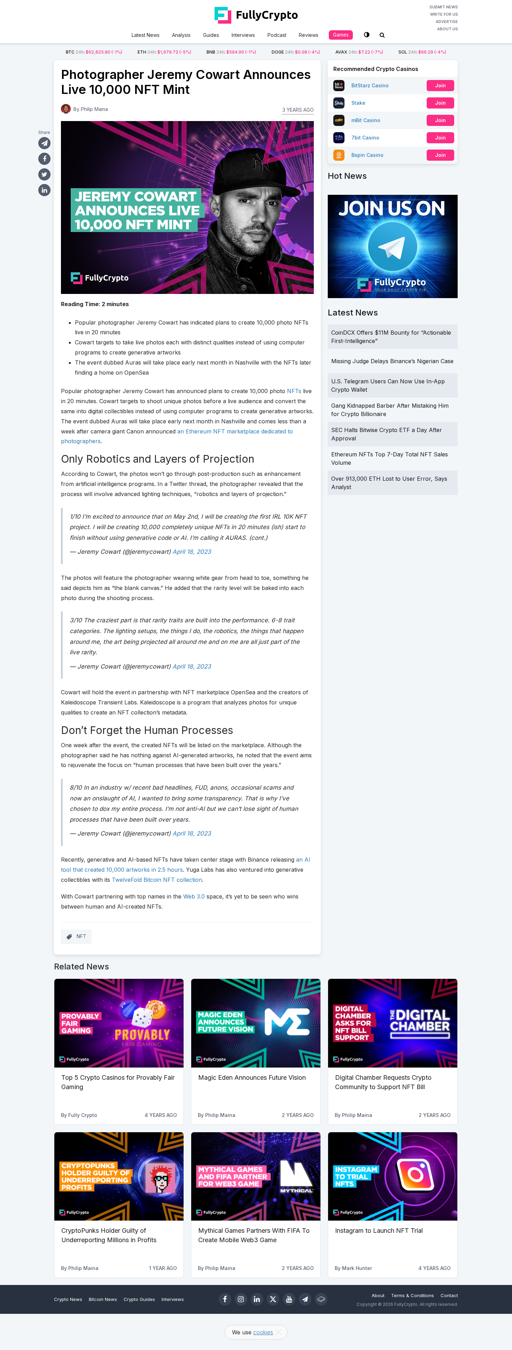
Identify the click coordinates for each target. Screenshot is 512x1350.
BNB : (231, 52)
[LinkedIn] (257, 1299)
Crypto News (68, 1299)
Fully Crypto (82, 1115)
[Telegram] (305, 1299)
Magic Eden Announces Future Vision (252, 1077)
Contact (449, 1295)
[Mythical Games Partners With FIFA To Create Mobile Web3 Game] (255, 1176)
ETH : (164, 52)
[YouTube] (289, 1299)
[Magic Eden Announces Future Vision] (255, 1023)
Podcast (276, 35)
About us (447, 28)
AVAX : (359, 52)
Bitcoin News (103, 1299)
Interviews (243, 35)
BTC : (94, 52)
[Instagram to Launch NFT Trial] (392, 1176)
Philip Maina (94, 109)
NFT (81, 936)
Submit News (443, 7)
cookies (263, 1332)
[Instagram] (241, 1299)
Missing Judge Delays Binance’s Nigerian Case (392, 361)
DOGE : (296, 52)
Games (341, 35)
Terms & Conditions (412, 1295)
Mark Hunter (357, 1268)
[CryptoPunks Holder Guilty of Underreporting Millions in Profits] (119, 1176)
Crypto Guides (139, 1299)
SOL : (422, 52)
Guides (211, 35)
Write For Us (444, 14)
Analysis (181, 35)
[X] (273, 1299)
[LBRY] (321, 1299)
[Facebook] (225, 1299)
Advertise (447, 21)
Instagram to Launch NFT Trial (379, 1230)
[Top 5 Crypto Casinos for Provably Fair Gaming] (119, 1023)
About (378, 1295)
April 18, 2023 (191, 551)
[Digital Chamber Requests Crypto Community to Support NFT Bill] (392, 1023)
